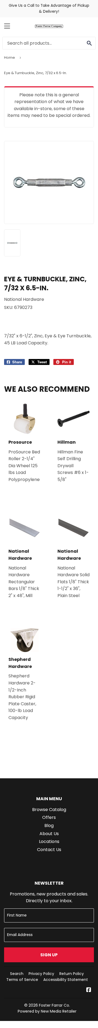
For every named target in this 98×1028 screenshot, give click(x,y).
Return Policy (71, 973)
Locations (49, 841)
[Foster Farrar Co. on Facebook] (88, 990)
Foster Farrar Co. (54, 1005)
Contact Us (49, 849)
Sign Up (49, 955)
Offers (49, 817)
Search (16, 973)
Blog (49, 825)
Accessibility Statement (65, 979)
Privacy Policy (41, 973)
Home (9, 57)
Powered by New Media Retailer (47, 1011)
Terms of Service (22, 979)
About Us (49, 834)
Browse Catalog (49, 809)
